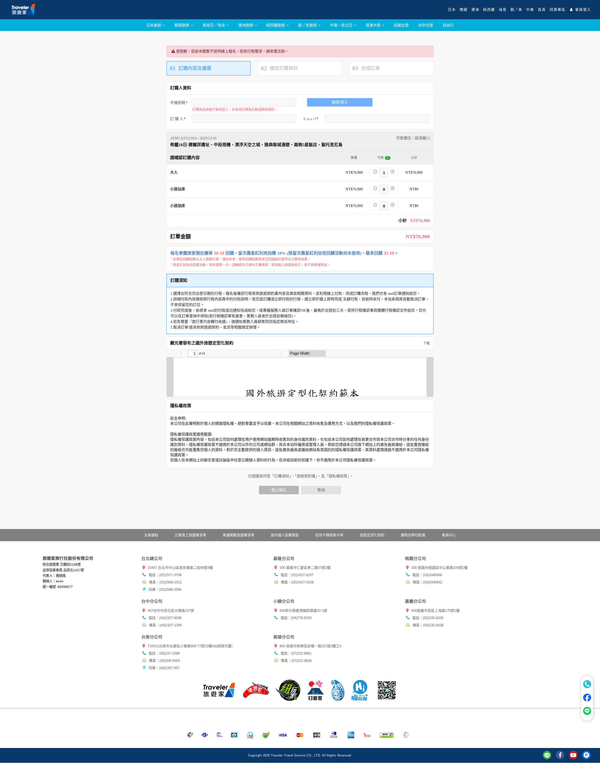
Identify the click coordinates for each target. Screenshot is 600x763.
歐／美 (516, 10)
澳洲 (475, 10)
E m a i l (310, 119)
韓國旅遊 (182, 25)
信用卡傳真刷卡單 (329, 535)
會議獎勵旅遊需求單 (238, 535)
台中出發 (425, 25)
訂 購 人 (176, 119)
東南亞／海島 (214, 25)
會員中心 (449, 535)
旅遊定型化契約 (372, 535)
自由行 (448, 25)
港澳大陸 (374, 25)
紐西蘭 (489, 10)
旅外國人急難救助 (285, 535)
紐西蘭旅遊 (276, 25)
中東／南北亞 (341, 25)
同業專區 (558, 10)
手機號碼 (177, 103)
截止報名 (278, 490)
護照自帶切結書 (413, 535)
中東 (530, 10)
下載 (426, 343)
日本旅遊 (154, 25)
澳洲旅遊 (246, 25)
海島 (503, 10)
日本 (452, 10)
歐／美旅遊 (308, 25)
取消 (321, 490)
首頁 (542, 10)
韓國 (464, 10)
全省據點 (151, 535)
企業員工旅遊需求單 (190, 535)
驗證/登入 (340, 102)
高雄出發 (401, 25)
